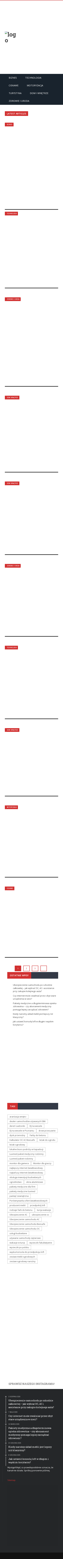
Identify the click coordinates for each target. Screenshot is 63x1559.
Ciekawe (13, 85)
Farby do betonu (38, 1135)
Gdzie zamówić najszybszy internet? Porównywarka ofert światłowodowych (31, 680)
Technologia (33, 77)
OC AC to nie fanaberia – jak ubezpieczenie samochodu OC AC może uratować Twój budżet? (29, 836)
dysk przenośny (17, 1135)
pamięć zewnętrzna (19, 1196)
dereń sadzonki (17, 1125)
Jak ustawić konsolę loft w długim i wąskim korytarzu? (29, 516)
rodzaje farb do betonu (21, 1210)
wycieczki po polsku (19, 1247)
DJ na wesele (36, 1125)
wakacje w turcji (17, 1242)
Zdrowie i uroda (19, 100)
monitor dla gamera (19, 1163)
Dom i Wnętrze (39, 93)
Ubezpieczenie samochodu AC (24, 1219)
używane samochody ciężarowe (25, 1238)
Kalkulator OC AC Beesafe (22, 1140)
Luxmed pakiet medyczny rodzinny (27, 1154)
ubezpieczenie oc (40, 1214)
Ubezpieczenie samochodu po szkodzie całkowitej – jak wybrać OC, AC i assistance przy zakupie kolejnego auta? (31, 160)
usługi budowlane (18, 1233)
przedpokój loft (37, 1205)
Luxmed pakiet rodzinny (21, 1158)
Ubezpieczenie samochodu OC (25, 1228)
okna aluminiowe (34, 1182)
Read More (18, 203)
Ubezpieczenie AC (18, 1214)
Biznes (13, 77)
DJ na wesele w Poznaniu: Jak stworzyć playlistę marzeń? (30, 919)
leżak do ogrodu (47, 1140)
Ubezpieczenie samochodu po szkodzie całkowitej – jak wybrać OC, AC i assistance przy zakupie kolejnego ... (32, 1061)
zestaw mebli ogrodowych (22, 1256)
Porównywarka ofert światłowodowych (28, 1200)
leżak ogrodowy (17, 1144)
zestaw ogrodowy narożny (23, 1261)
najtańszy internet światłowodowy (26, 1172)
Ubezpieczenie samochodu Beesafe (27, 1224)
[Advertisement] (31, 36)
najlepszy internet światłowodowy (26, 1168)
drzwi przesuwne (47, 1130)
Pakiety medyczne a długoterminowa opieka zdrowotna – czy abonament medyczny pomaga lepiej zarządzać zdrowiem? (29, 335)
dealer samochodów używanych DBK (28, 1121)
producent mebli (18, 1205)
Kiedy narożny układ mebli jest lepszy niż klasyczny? (27, 430)
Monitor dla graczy (42, 1163)
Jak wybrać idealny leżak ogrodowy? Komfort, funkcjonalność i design (30, 757)
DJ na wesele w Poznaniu (22, 1130)
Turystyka (15, 93)
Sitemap (11, 1480)
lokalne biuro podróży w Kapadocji (26, 1149)
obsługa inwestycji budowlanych (25, 1177)
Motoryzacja (35, 85)
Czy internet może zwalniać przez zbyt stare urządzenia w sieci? (30, 246)
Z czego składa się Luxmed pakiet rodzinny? (31, 596)
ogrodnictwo (16, 1182)
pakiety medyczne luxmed (22, 1191)
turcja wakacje (44, 1210)
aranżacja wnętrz (18, 1116)
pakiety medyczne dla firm (22, 1186)
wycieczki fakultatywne (40, 1242)
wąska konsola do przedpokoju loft (27, 1252)
